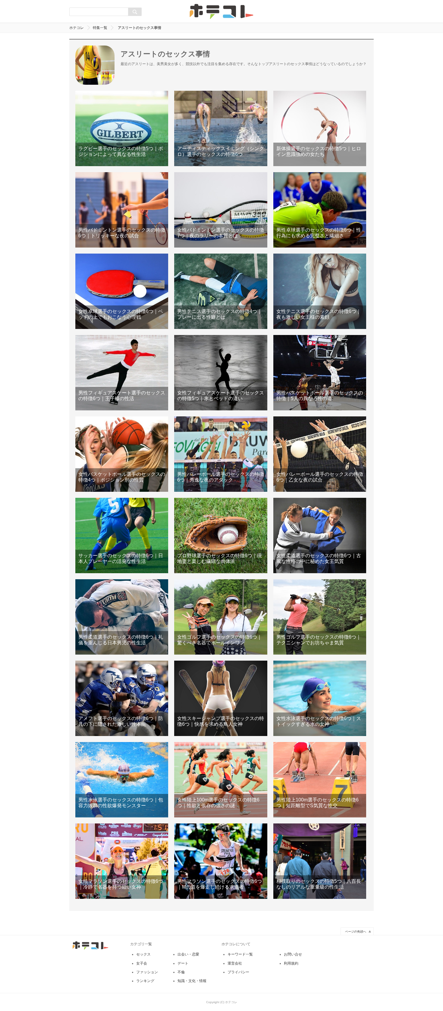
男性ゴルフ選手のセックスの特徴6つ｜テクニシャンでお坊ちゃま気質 (319, 617)
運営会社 (235, 963)
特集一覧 (100, 28)
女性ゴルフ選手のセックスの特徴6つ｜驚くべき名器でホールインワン (220, 617)
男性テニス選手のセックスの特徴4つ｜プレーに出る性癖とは (220, 291)
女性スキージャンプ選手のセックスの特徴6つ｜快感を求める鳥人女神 (220, 698)
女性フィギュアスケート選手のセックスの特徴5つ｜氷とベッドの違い (220, 372)
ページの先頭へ (355, 931)
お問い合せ (293, 954)
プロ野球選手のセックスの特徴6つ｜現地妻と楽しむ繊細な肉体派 (220, 535)
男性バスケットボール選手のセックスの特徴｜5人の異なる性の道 (319, 372)
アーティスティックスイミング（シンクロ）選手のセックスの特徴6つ (220, 128)
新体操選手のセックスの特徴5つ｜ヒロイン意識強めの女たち (319, 128)
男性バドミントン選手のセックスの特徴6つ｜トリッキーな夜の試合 (121, 210)
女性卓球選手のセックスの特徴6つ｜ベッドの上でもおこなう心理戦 (121, 291)
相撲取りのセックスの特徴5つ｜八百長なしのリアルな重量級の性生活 (319, 861)
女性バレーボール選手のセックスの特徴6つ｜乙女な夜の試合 (319, 454)
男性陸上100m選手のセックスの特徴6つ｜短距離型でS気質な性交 (319, 779)
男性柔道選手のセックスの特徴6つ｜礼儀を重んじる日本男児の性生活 (121, 617)
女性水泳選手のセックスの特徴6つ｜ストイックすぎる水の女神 (319, 698)
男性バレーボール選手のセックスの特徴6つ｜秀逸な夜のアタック (220, 454)
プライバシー (238, 972)
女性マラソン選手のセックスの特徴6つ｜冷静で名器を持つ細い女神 (121, 861)
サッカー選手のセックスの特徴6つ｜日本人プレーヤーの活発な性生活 (121, 535)
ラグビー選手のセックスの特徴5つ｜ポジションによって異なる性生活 (121, 128)
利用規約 (291, 963)
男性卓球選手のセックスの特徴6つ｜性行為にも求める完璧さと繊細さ (319, 210)
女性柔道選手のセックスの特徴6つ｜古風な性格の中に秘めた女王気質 (319, 535)
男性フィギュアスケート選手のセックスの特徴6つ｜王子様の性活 (121, 372)
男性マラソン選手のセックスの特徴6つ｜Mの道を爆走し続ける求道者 (220, 861)
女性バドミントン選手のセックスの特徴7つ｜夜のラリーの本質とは (220, 210)
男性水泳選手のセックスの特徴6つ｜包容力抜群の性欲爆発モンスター (121, 779)
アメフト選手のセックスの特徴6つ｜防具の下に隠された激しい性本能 (121, 698)
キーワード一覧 (240, 954)
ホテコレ (76, 28)
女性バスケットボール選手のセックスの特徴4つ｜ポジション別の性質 (121, 454)
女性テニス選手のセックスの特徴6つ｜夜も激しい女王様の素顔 (319, 291)
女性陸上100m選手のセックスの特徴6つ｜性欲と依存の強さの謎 (220, 779)
